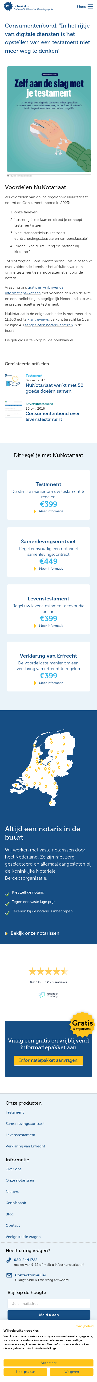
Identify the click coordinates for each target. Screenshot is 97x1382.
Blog (9, 1214)
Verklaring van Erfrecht (25, 1146)
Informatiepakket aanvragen (48, 1060)
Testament (15, 1112)
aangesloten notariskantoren (49, 325)
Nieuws (12, 1191)
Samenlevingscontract (25, 1123)
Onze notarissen (20, 1180)
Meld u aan (49, 1315)
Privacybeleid (83, 1326)
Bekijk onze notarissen (34, 933)
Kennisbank (16, 1203)
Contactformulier (30, 1275)
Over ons (13, 1169)
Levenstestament (21, 1135)
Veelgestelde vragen (23, 1236)
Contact (13, 1225)
